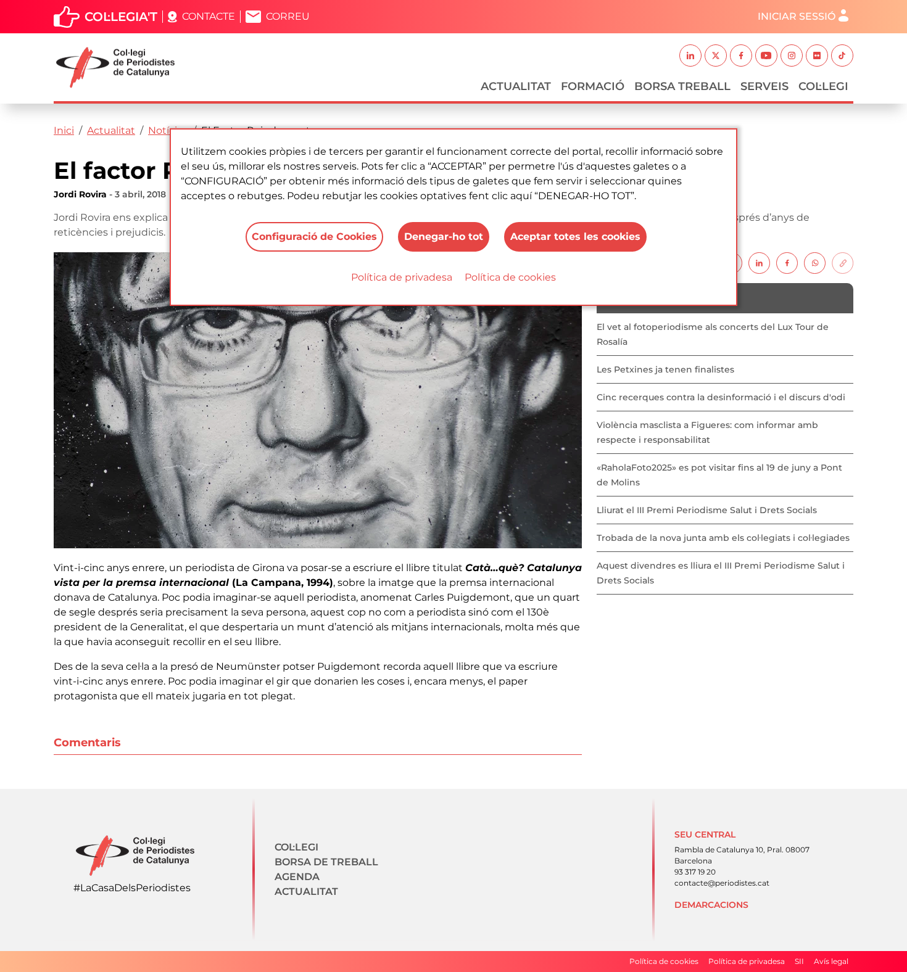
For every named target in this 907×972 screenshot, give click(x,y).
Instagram (792, 55)
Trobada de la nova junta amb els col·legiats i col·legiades (723, 537)
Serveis (764, 86)
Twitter (716, 55)
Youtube (766, 55)
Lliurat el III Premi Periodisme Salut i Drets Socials (707, 510)
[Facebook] (787, 262)
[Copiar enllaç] (842, 262)
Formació (592, 86)
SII (799, 961)
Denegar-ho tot (443, 236)
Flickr (817, 55)
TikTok (842, 55)
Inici (64, 130)
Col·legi (823, 86)
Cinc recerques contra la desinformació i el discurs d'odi (721, 397)
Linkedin (690, 55)
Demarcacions (711, 904)
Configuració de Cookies (314, 236)
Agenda (297, 877)
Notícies (168, 130)
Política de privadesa (401, 277)
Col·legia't (121, 16)
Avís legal (831, 961)
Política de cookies (510, 277)
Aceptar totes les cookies (575, 236)
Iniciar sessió (796, 16)
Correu (288, 16)
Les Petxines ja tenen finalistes (665, 369)
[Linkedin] (759, 262)
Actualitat (516, 86)
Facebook (741, 55)
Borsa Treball (682, 86)
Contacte (208, 16)
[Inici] (120, 67)
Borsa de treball (326, 862)
